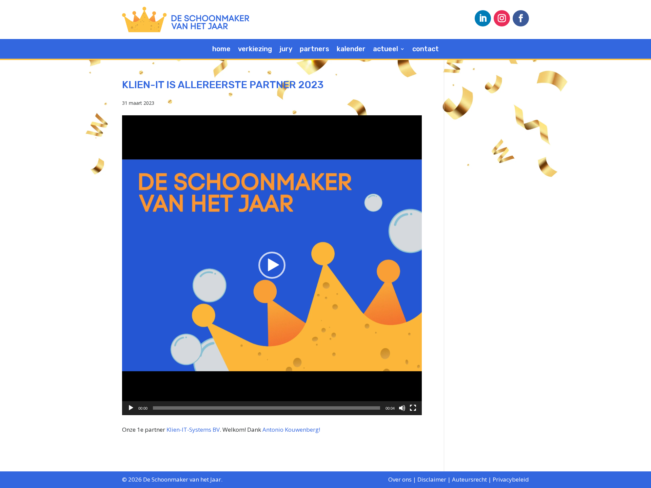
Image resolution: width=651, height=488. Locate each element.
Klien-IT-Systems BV (193, 429)
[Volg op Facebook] (521, 18)
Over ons (400, 479)
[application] (272, 265)
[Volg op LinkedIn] (483, 18)
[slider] (266, 408)
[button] (271, 265)
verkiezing (255, 49)
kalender (351, 49)
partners (314, 49)
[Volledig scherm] (413, 408)
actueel (385, 49)
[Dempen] (402, 408)
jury (285, 49)
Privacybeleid (511, 479)
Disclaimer (431, 479)
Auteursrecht (469, 479)
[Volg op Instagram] (502, 18)
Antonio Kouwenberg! (291, 429)
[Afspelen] (130, 408)
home (221, 49)
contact (425, 49)
